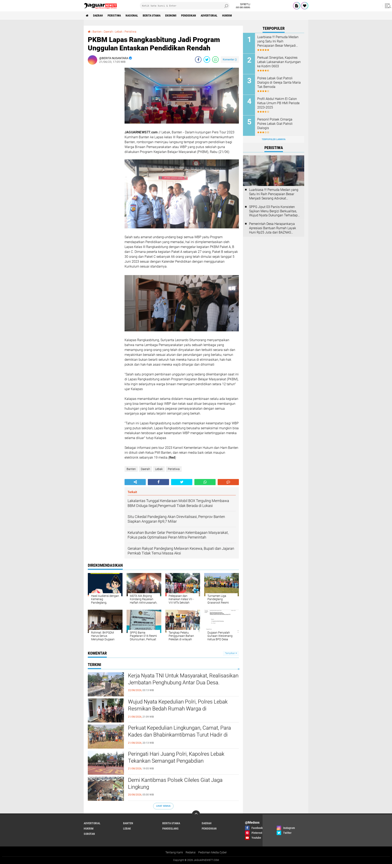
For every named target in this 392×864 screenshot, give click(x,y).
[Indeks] (296, 5)
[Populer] (304, 5)
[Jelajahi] (387, 5)
